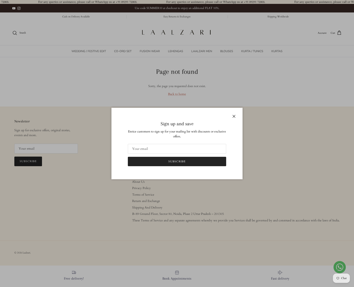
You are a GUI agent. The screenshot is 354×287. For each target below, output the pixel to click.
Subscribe (176, 161)
